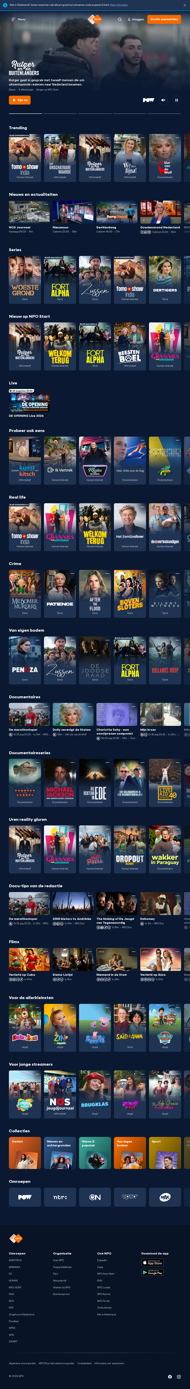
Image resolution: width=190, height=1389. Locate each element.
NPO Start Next (105, 1274)
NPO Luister (103, 1287)
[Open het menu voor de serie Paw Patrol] (177, 1007)
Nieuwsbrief (59, 1280)
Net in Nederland (106, 1314)
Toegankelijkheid (62, 1267)
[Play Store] (152, 1272)
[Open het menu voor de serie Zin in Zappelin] (72, 1007)
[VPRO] (130, 1197)
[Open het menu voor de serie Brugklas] (107, 1074)
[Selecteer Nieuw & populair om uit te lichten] (164, 112)
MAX (11, 1294)
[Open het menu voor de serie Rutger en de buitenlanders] (107, 137)
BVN (99, 1280)
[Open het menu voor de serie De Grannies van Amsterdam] (177, 326)
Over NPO (58, 1260)
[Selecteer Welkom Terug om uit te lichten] (129, 112)
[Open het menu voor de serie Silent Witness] (177, 573)
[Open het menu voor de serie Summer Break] (37, 1074)
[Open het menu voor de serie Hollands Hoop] (177, 640)
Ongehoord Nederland (21, 1314)
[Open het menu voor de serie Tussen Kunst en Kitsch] (37, 440)
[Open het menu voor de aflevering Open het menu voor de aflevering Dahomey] (177, 896)
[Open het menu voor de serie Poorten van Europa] (37, 762)
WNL (11, 1335)
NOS (11, 1301)
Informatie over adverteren (109, 1363)
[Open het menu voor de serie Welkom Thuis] (142, 1074)
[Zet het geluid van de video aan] (163, 100)
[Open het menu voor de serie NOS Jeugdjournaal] (72, 1074)
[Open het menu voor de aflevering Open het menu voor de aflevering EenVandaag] (133, 204)
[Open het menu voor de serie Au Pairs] (107, 829)
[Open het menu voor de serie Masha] (37, 1007)
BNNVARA (14, 1267)
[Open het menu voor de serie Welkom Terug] (72, 326)
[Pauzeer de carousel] (176, 100)
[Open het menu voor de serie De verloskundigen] (177, 507)
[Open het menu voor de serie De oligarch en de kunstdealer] (142, 762)
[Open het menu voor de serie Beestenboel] (142, 326)
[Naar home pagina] (95, 19)
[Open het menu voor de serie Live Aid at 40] (177, 762)
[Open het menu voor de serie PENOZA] (37, 640)
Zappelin (102, 1260)
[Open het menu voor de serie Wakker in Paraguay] (177, 829)
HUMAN (13, 1280)
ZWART (13, 1341)
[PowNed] (25, 1197)
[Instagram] (179, 1377)
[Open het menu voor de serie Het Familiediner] (142, 507)
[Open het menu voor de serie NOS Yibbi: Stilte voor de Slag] (142, 440)
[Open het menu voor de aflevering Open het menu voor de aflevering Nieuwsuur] (90, 204)
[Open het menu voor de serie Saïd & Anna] (142, 1007)
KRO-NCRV (15, 1287)
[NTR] (60, 1197)
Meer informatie (119, 5)
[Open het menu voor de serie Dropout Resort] (142, 829)
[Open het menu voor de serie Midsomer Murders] (37, 573)
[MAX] (165, 1197)
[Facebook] (170, 1377)
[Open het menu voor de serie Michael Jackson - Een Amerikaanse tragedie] (72, 762)
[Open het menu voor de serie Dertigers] (177, 259)
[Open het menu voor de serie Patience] (72, 573)
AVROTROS (15, 1260)
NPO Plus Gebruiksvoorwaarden (56, 1363)
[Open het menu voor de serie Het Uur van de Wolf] (177, 137)
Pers (55, 1274)
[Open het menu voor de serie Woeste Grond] (37, 259)
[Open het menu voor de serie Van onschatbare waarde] (72, 137)
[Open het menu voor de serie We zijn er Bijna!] (142, 137)
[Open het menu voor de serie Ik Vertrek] (72, 440)
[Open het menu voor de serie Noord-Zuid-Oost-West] (177, 440)
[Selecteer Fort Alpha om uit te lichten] (95, 112)
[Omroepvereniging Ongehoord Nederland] (95, 1197)
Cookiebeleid (84, 1363)
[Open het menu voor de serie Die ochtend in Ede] (107, 762)
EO (10, 1274)
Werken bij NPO (61, 1287)
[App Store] (152, 1262)
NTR (11, 1307)
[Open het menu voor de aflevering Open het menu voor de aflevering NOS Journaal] (46, 204)
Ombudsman (104, 1307)
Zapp (100, 1267)
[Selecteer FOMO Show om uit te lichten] (60, 112)
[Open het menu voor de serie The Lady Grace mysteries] (177, 1074)
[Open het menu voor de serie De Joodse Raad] (107, 640)
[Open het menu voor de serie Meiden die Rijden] (107, 440)
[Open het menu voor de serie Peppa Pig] (107, 1007)
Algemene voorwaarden (22, 1363)
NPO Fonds (103, 1301)
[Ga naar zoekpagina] (120, 19)
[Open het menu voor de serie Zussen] (107, 259)
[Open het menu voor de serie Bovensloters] (142, 573)
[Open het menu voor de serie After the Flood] (107, 573)
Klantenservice (61, 1294)
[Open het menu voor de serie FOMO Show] (37, 137)
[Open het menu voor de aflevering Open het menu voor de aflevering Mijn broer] (177, 706)
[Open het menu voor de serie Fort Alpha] (72, 259)
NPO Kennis (103, 1294)
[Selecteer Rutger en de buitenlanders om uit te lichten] (25, 112)
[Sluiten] (185, 5)
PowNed (13, 1321)
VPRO (12, 1328)
